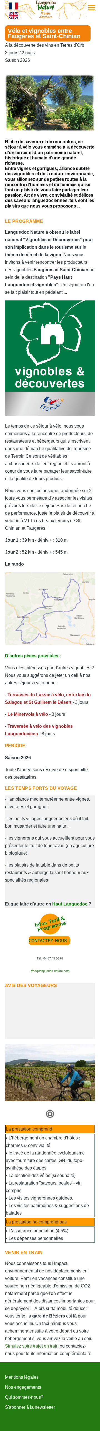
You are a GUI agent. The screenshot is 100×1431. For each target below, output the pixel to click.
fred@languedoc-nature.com (50, 971)
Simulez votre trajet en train (32, 1346)
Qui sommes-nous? (24, 1397)
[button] (50, 1113)
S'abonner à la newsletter (30, 1407)
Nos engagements (23, 1387)
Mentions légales (22, 1377)
